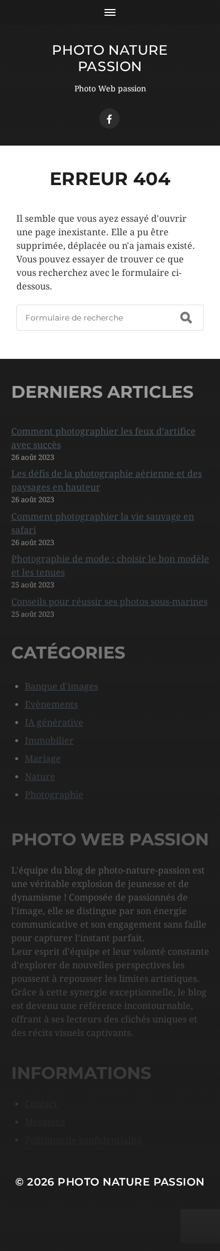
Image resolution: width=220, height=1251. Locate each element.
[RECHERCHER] (186, 317)
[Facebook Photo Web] (109, 118)
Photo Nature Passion (110, 58)
